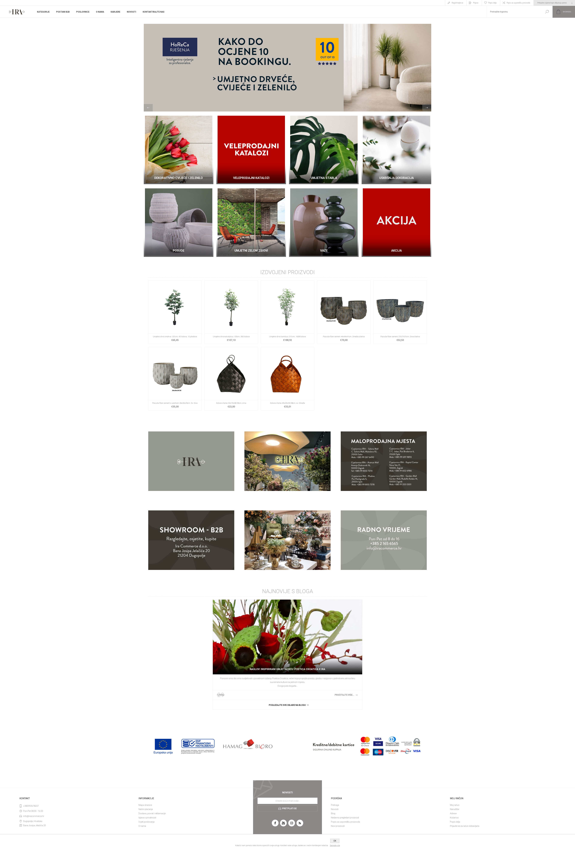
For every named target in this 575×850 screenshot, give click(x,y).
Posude (178, 250)
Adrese (453, 813)
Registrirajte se (457, 3)
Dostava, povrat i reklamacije (152, 813)
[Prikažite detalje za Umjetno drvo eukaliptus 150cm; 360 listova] (231, 312)
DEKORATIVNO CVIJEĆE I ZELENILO (178, 178)
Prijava (475, 3)
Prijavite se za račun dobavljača (464, 826)
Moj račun (454, 805)
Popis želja (455, 822)
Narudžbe (454, 809)
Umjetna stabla (324, 178)
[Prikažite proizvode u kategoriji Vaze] (324, 222)
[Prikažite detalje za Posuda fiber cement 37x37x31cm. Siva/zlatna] (400, 312)
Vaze (324, 250)
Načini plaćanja (146, 809)
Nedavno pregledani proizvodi (345, 817)
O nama (142, 826)
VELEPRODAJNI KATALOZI (251, 178)
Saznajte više (335, 845)
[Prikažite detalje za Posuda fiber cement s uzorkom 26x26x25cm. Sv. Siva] (174, 378)
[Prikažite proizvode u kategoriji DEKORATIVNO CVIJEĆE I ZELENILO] (178, 149)
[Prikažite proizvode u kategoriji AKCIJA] (396, 222)
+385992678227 (31, 806)
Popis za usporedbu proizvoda (518, 3)
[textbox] (514, 12)
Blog (333, 813)
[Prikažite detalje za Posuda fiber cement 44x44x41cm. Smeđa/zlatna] (343, 312)
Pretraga (335, 805)
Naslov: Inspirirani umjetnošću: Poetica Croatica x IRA (287, 669)
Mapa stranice (145, 805)
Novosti (334, 809)
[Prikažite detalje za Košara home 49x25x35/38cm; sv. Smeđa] (287, 378)
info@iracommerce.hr (33, 816)
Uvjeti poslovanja (147, 822)
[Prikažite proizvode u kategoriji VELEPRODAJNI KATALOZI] (251, 149)
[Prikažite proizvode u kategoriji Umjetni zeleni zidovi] (251, 222)
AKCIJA (396, 250)
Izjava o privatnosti (147, 817)
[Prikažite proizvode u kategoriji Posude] (178, 222)
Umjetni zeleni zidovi (251, 250)
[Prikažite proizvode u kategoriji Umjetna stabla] (324, 149)
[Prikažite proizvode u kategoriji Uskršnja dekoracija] (396, 149)
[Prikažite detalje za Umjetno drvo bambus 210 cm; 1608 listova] (287, 312)
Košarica (454, 817)
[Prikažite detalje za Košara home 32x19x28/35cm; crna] (231, 378)
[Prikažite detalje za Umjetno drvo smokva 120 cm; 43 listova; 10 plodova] (174, 312)
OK (334, 841)
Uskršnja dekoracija (396, 178)
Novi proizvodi (338, 826)
